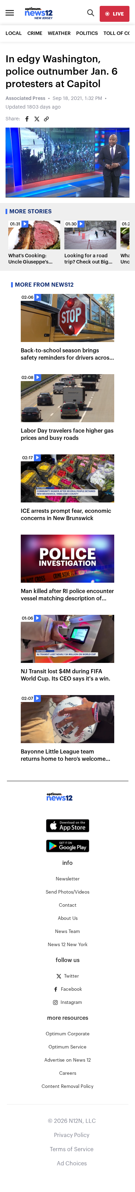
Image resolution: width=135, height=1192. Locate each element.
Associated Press (25, 98)
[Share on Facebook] (27, 119)
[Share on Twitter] (36, 119)
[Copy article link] (46, 119)
